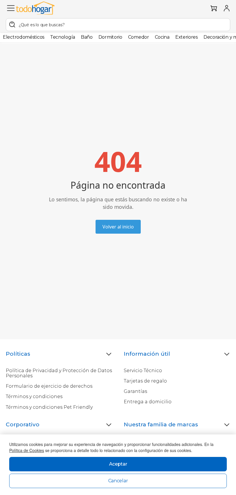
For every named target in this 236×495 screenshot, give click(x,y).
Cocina (162, 37)
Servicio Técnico (143, 370)
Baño (87, 37)
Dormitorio (110, 37)
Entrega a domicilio (148, 401)
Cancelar (118, 480)
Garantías (135, 391)
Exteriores (186, 37)
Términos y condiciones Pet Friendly (49, 407)
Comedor (138, 37)
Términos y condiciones (34, 396)
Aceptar (118, 464)
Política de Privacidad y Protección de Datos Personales (59, 373)
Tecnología (62, 37)
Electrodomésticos (23, 37)
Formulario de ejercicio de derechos (49, 386)
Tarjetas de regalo (145, 381)
